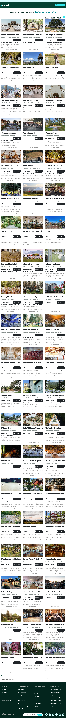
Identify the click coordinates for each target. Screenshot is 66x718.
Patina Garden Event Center (33, 231)
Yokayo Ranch (6, 231)
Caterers (20, 697)
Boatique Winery (29, 526)
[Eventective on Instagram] (50, 714)
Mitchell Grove (6, 428)
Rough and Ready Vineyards (33, 494)
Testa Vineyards (29, 133)
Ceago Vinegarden (8, 133)
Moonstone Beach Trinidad (11, 35)
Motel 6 (48, 231)
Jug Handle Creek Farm (54, 592)
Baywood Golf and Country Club (13, 362)
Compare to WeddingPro (56, 692)
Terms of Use (5, 692)
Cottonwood (4, 9)
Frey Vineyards (28, 67)
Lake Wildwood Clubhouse (33, 428)
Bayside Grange (29, 395)
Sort (53, 17)
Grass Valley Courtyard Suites (34, 657)
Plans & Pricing (37, 691)
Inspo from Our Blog (23, 706)
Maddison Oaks (51, 133)
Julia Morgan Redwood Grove (12, 67)
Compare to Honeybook (56, 697)
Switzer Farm (28, 166)
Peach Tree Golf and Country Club (14, 199)
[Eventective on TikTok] (56, 714)
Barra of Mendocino (30, 100)
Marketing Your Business (40, 693)
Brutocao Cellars (7, 657)
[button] (64, 17)
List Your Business (41, 5)
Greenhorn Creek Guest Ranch (12, 166)
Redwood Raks (7, 494)
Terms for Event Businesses (8, 695)
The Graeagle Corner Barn (55, 461)
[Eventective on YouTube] (60, 714)
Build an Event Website (23, 708)
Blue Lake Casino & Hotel (10, 330)
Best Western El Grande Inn (33, 362)
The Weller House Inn (53, 428)
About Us (4, 689)
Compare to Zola (54, 706)
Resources (36, 706)
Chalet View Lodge (30, 297)
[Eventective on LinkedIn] (63, 714)
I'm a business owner (32, 1)
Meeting (33, 5)
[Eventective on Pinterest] (53, 714)
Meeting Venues (22, 695)
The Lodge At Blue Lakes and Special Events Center (20, 100)
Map (60, 17)
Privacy (3, 697)
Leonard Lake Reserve (53, 166)
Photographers (21, 700)
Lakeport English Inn (52, 264)
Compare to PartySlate (55, 703)
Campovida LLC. (7, 625)
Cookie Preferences (6, 700)
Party (22, 5)
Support (36, 709)
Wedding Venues (22, 692)
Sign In (49, 5)
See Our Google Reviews (56, 689)
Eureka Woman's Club (31, 559)
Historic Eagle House (53, 559)
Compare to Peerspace (55, 700)
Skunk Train (5, 461)
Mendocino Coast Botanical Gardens (15, 559)
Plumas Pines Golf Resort (54, 395)
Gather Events (6, 395)
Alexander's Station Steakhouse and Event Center (41, 592)
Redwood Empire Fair (9, 264)
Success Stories (38, 703)
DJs (19, 703)
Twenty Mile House (8, 297)
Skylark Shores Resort (31, 264)
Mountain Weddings (30, 330)
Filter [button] (47, 17)
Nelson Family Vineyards (32, 461)
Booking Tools (37, 700)
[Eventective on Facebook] (46, 714)
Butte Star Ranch (51, 67)
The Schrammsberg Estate (55, 657)
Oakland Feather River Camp (34, 35)
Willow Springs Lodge (9, 592)
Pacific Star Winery (30, 199)
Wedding (27, 5)
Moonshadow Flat (52, 330)
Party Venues (21, 689)
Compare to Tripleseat (55, 695)
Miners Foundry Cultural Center (35, 625)
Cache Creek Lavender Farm (12, 526)
